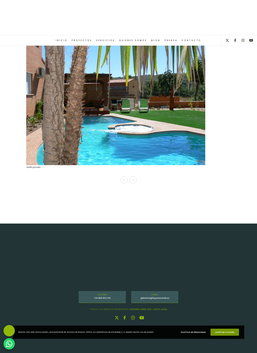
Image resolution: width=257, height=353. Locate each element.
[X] (225, 40)
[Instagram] (241, 40)
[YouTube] (249, 40)
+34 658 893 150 (102, 298)
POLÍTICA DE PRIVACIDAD (193, 332)
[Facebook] (233, 40)
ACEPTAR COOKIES (224, 332)
